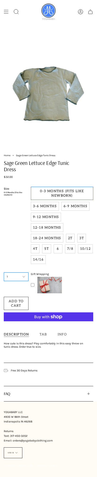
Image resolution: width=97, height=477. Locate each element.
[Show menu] (6, 11)
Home (7, 155)
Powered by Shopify (46, 465)
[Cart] (90, 11)
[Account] (80, 11)
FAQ (7, 393)
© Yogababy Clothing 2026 (18, 465)
